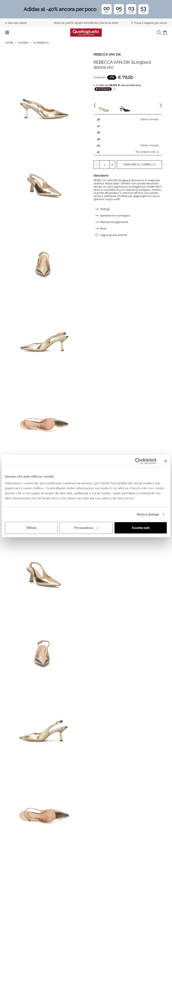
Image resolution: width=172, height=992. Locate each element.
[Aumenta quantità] (112, 164)
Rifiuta (31, 527)
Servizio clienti (17, 23)
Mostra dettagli (148, 514)
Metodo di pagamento (114, 222)
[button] (44, 92)
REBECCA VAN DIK (107, 54)
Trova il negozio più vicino (150, 23)
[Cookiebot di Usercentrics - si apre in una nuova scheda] (138, 461)
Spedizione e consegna (115, 215)
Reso (103, 228)
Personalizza (83, 527)
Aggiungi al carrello (139, 164)
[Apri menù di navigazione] (7, 32)
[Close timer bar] (167, 9)
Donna (23, 42)
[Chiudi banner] (165, 461)
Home (9, 42)
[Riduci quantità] (96, 164)
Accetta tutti (141, 527)
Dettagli (105, 209)
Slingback (41, 42)
